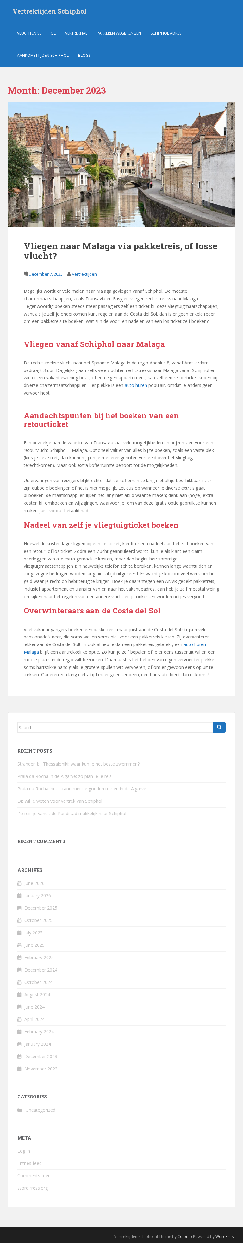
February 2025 (39, 957)
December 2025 (40, 908)
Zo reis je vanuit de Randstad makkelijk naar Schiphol (71, 813)
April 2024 (34, 1019)
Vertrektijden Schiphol (49, 11)
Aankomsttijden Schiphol (43, 55)
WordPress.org (32, 1188)
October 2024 (38, 982)
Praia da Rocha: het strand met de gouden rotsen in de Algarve (81, 789)
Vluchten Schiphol (36, 33)
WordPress (225, 1236)
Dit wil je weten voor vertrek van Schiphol (59, 801)
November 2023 (41, 1069)
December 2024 (40, 970)
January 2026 (37, 896)
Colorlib (185, 1236)
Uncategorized (40, 1110)
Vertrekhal (76, 33)
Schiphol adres (166, 33)
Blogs (84, 55)
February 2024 (39, 1032)
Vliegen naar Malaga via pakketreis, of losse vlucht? (120, 251)
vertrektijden (84, 274)
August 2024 (37, 994)
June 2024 (34, 1007)
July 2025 (33, 933)
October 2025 (38, 920)
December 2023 (40, 1056)
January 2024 (37, 1044)
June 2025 (34, 945)
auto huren (136, 385)
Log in (23, 1151)
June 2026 (34, 883)
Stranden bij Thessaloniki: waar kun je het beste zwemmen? (78, 764)
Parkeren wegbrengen (119, 33)
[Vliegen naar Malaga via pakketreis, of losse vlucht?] (121, 164)
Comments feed (34, 1176)
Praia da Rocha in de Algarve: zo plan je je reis (64, 776)
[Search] (219, 727)
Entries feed (29, 1163)
